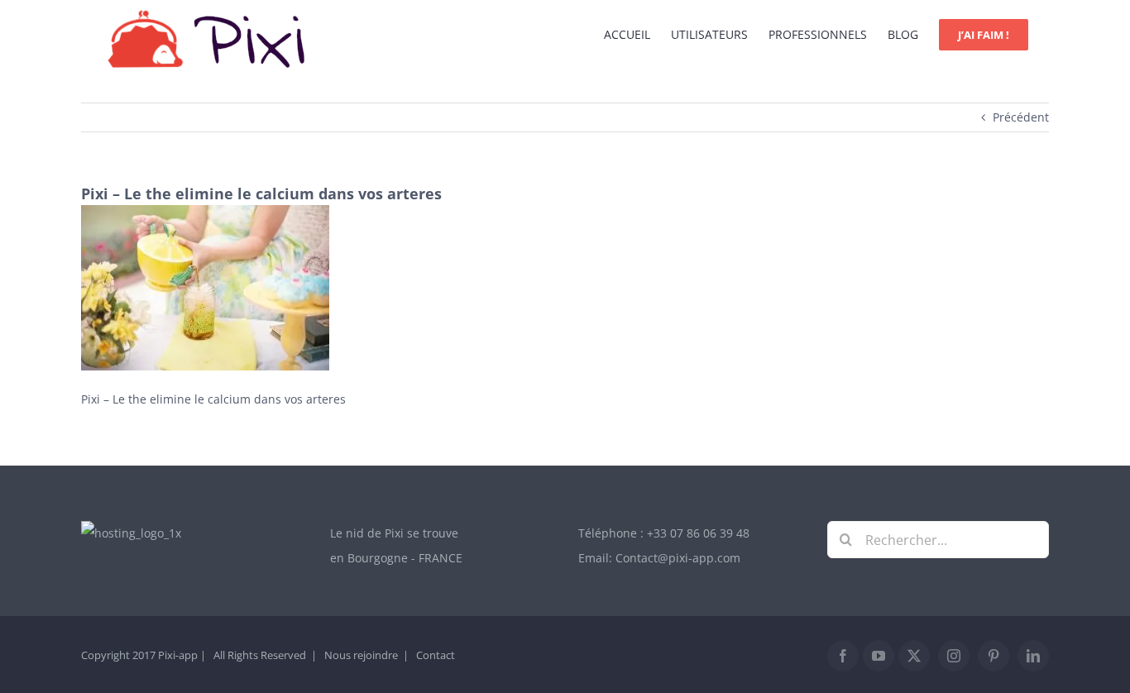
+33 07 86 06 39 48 (698, 533)
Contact (435, 655)
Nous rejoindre (361, 655)
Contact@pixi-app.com (677, 558)
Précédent (1021, 117)
